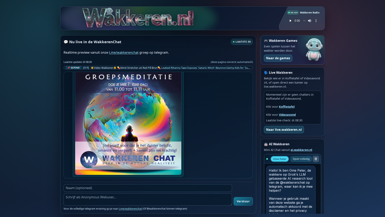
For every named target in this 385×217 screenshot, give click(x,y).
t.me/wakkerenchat (124, 52)
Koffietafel (287, 106)
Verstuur (243, 201)
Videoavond (287, 115)
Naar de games (278, 58)
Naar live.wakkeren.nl (284, 129)
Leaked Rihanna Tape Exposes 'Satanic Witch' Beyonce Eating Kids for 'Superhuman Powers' (216, 68)
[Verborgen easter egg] (108, 12)
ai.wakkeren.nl (301, 150)
